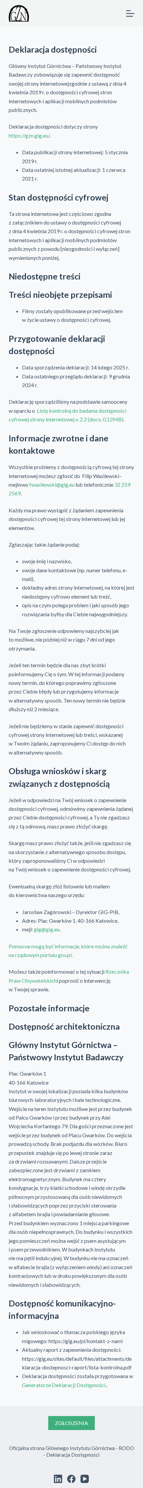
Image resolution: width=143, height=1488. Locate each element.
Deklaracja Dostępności (72, 1455)
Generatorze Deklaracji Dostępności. (64, 1385)
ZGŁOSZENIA (71, 1423)
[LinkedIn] (58, 1479)
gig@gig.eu (47, 929)
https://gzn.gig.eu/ (29, 135)
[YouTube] (84, 1479)
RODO (126, 1448)
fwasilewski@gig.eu (51, 484)
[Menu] (130, 13)
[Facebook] (71, 1479)
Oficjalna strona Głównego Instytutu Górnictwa (62, 1448)
